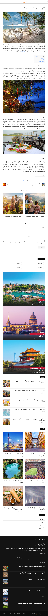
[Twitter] (26, 559)
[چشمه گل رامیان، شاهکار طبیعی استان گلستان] (13, 469)
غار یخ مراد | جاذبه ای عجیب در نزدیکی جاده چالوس (32, 573)
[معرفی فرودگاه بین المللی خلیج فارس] (5, 581)
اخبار (43, 522)
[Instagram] (22, 559)
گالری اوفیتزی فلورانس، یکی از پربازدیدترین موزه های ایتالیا (38, 454)
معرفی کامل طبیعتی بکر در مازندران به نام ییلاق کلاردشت (31, 603)
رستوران (40, 175)
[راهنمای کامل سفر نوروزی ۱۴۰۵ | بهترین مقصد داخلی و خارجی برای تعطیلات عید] (13, 203)
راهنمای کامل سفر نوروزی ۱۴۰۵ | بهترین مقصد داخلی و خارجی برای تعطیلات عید (29, 420)
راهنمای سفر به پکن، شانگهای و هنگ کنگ (14, 454)
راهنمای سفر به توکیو (40, 597)
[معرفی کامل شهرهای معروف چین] (5, 592)
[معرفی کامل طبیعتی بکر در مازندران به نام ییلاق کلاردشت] (5, 605)
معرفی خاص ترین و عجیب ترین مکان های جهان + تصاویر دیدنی (29, 409)
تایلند (43, 175)
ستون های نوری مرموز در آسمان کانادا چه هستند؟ (36, 508)
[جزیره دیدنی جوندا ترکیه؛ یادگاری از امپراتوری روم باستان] (5, 568)
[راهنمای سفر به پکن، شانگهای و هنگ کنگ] (13, 442)
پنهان (36, 56)
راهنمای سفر (41, 525)
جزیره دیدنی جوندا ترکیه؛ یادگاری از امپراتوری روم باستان (31, 566)
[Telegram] (18, 559)
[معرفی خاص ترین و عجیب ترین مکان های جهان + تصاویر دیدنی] (6, 412)
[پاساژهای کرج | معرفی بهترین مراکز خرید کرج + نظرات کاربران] (6, 383)
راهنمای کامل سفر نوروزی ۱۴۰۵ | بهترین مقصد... (13, 216)
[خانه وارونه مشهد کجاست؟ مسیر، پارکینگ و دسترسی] (6, 402)
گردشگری (41, 528)
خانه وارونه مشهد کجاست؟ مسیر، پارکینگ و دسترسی (32, 400)
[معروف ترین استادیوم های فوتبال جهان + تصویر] (35, 469)
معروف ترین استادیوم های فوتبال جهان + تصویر (35, 481)
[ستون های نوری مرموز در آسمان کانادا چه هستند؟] (35, 496)
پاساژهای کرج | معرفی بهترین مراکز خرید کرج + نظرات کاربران (30, 381)
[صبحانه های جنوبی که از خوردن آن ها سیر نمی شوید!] (13, 496)
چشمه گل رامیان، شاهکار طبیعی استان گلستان (13, 481)
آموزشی (42, 519)
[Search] (0, 1)
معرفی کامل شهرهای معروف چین (37, 590)
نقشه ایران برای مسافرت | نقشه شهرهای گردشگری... (35, 216)
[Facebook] (29, 559)
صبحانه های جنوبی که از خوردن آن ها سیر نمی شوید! (13, 508)
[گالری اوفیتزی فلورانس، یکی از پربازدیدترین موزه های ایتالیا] (35, 442)
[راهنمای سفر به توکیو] (5, 598)
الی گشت (23, 51)
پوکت (36, 175)
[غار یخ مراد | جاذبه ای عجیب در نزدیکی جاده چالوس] (5, 574)
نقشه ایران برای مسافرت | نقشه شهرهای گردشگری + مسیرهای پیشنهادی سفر (30, 391)
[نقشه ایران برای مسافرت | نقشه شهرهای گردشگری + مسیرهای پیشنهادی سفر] (35, 203)
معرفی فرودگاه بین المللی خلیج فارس (36, 579)
